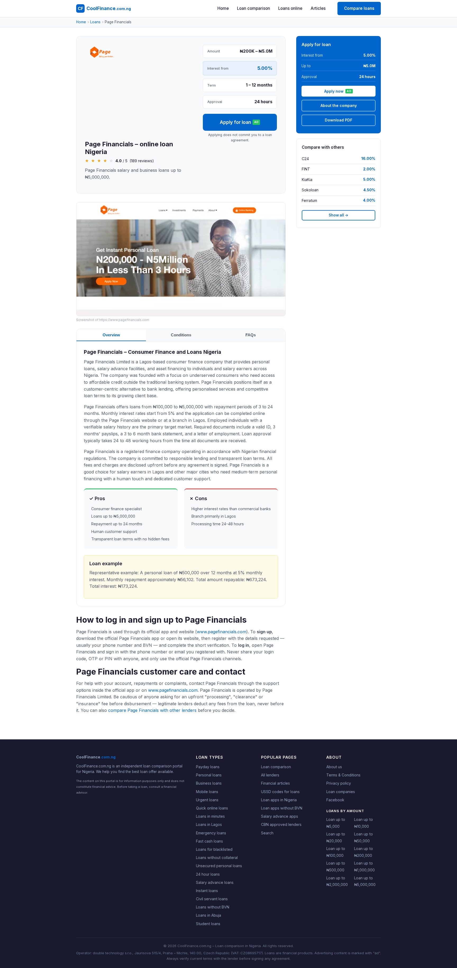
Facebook (335, 800)
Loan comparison (253, 8)
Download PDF (338, 120)
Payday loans (208, 767)
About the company (339, 105)
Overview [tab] (111, 335)
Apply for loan (239, 122)
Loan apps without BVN (281, 808)
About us (334, 767)
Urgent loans (207, 800)
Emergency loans (211, 833)
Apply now (337, 91)
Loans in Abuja (208, 915)
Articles (318, 8)
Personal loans (209, 775)
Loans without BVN (212, 907)
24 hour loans (208, 874)
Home (223, 8)
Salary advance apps (279, 816)
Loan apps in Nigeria (279, 800)
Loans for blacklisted (214, 849)
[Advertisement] (139, 101)
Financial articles (275, 783)
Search (267, 833)
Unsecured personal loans (219, 865)
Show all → (338, 215)
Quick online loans (212, 808)
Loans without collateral (217, 857)
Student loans (208, 923)
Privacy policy (338, 783)
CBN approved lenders (281, 824)
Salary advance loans (215, 882)
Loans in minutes (210, 816)
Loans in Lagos (209, 824)
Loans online (290, 8)
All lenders (270, 775)
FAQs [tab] (250, 335)
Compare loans (359, 8)
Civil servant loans (212, 899)
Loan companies (340, 791)
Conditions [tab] (181, 335)
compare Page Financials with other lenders (152, 710)
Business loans (209, 783)
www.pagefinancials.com (221, 631)
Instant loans (207, 890)
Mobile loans (207, 791)
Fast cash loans (209, 841)
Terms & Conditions (343, 775)
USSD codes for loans (280, 791)
